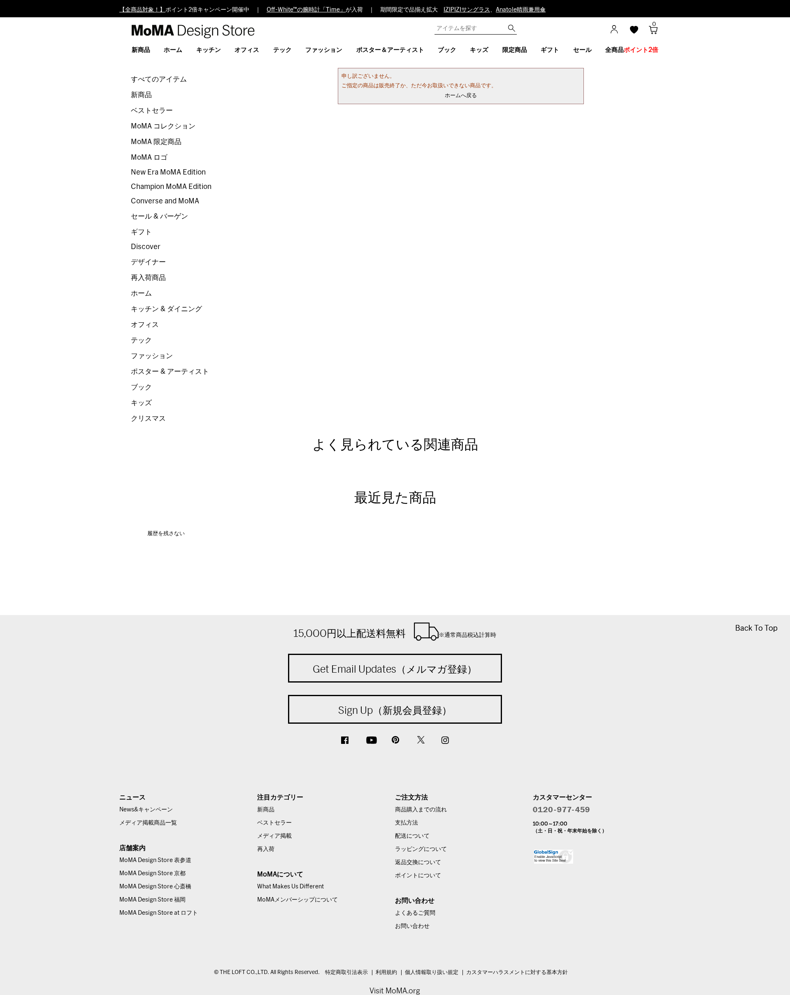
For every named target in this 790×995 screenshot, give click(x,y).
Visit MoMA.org (394, 990)
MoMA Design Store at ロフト (158, 913)
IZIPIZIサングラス (467, 10)
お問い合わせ (412, 926)
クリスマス (148, 418)
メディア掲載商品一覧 (148, 823)
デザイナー (148, 262)
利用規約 (386, 972)
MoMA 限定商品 (156, 141)
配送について (412, 836)
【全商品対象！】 (142, 10)
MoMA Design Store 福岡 (152, 900)
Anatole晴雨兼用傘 (521, 10)
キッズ (141, 402)
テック (141, 340)
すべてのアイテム (159, 79)
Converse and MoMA (165, 201)
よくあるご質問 (415, 913)
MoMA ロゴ (149, 157)
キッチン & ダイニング (166, 308)
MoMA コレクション (163, 126)
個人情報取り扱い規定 (431, 972)
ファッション (152, 355)
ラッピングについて (421, 849)
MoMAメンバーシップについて (297, 900)
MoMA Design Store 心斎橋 (155, 887)
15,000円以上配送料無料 (394, 633)
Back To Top (756, 628)
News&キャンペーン (146, 810)
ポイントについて (418, 875)
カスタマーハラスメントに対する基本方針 (517, 972)
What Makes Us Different (290, 887)
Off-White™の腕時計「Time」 (306, 10)
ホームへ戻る (461, 95)
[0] (650, 32)
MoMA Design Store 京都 (152, 873)
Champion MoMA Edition (171, 186)
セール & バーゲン (159, 216)
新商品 (141, 94)
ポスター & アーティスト (170, 371)
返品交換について (418, 862)
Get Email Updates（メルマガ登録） (395, 669)
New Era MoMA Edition (168, 172)
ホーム (141, 293)
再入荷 (265, 849)
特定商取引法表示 (346, 972)
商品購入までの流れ (421, 810)
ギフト (141, 231)
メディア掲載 (274, 836)
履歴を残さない (166, 533)
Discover (145, 246)
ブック (141, 387)
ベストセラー (152, 110)
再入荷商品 (148, 277)
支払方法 (406, 823)
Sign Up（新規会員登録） (395, 710)
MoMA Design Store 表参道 (155, 860)
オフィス (145, 324)
